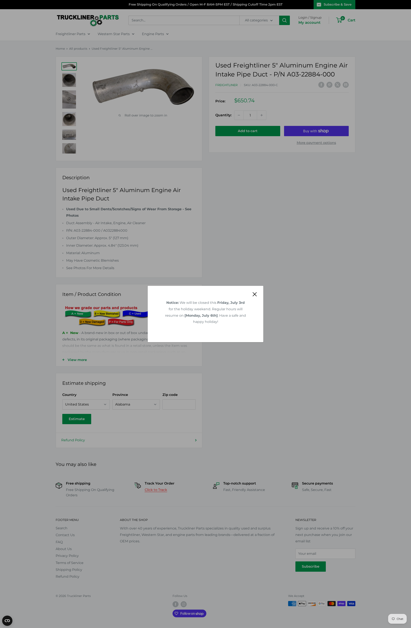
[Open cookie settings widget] (7, 621)
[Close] (255, 294)
